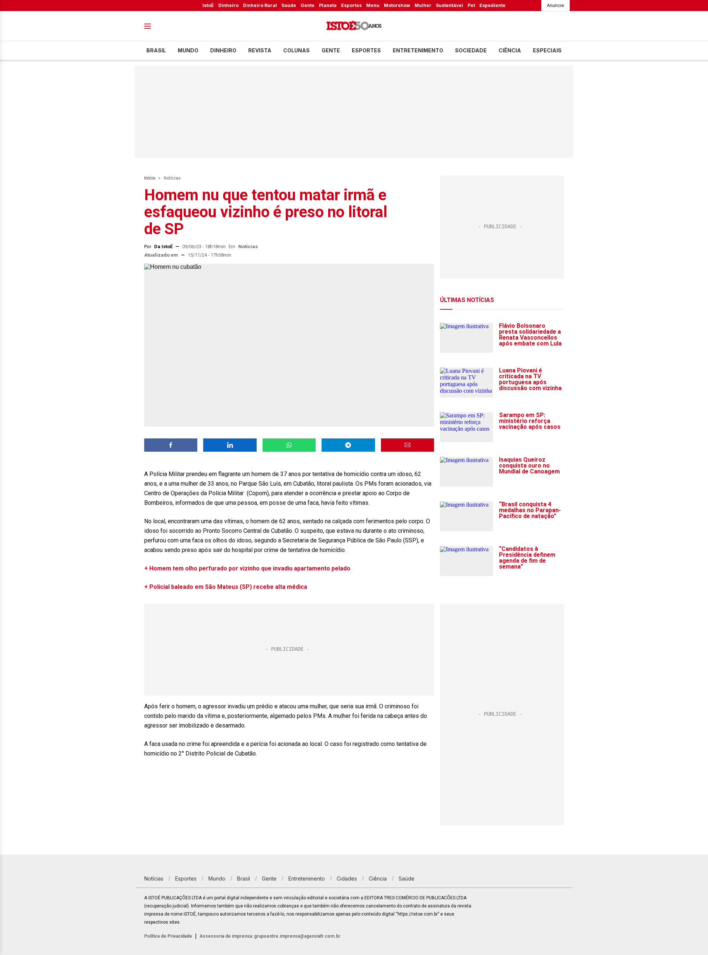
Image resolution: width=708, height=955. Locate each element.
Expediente (492, 5)
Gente (308, 5)
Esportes (351, 5)
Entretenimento (418, 50)
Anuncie (555, 5)
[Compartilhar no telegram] (348, 445)
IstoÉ (208, 5)
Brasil (156, 50)
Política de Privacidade (168, 936)
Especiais (547, 50)
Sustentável (449, 5)
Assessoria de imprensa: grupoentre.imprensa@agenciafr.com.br (269, 936)
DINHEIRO (223, 50)
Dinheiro (228, 5)
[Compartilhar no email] (407, 445)
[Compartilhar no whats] (289, 445)
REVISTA (259, 50)
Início (149, 178)
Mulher (422, 5)
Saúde (288, 5)
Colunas (296, 50)
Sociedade (471, 50)
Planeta (328, 5)
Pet (471, 5)
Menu (372, 5)
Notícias (172, 178)
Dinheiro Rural (260, 5)
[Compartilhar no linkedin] (229, 445)
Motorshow (397, 5)
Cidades (347, 878)
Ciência (510, 50)
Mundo (188, 50)
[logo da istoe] (354, 26)
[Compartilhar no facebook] (170, 445)
